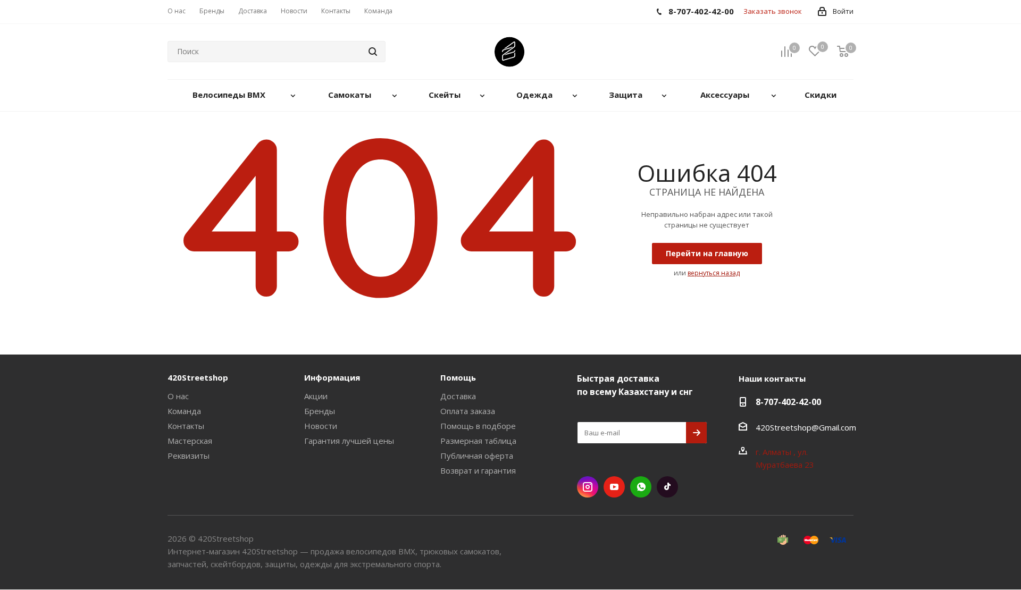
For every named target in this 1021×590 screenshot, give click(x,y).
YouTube (614, 487)
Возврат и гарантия (478, 470)
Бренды (319, 411)
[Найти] (373, 51)
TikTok (667, 487)
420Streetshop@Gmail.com (806, 427)
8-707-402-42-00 (788, 402)
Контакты (186, 425)
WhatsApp (640, 487)
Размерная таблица (478, 440)
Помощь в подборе (478, 425)
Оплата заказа (467, 411)
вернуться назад (714, 272)
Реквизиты (189, 455)
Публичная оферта (476, 455)
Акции (316, 396)
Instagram (587, 487)
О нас (178, 396)
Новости (320, 425)
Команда (184, 411)
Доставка (458, 396)
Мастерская (190, 440)
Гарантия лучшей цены (349, 440)
